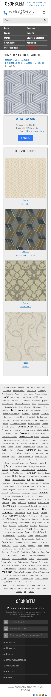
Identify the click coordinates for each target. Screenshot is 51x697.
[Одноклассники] (40, 695)
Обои (14, 4)
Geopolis (39, 62)
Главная (8, 59)
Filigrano (25, 204)
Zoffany (25, 252)
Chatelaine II (25, 307)
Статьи (9, 654)
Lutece (29, 62)
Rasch (25, 200)
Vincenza (25, 367)
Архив (25, 59)
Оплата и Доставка (16, 659)
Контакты (11, 671)
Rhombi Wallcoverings (25, 255)
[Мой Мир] (42, 695)
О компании (12, 665)
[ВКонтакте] (34, 695)
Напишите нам (18, 628)
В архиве (25, 138)
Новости (10, 648)
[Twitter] (37, 695)
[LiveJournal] (45, 695)
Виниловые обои (14, 62)
